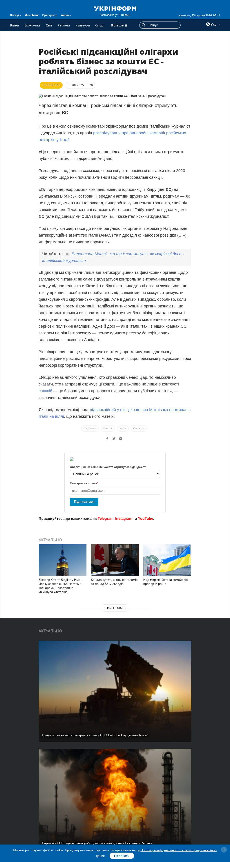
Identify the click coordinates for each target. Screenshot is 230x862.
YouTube (145, 518)
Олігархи (138, 428)
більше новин (115, 608)
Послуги (16, 15)
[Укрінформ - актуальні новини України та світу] (115, 8)
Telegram (105, 518)
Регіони (64, 25)
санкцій (45, 391)
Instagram (123, 518)
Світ (49, 25)
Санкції (108, 428)
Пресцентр (50, 15)
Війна (14, 25)
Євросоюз (90, 428)
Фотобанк (32, 15)
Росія (122, 428)
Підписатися (84, 501)
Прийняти (122, 856)
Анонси (66, 15)
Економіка (32, 25)
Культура (82, 25)
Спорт (100, 25)
